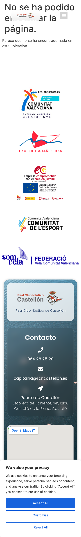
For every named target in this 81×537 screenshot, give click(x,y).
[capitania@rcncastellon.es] (40, 369)
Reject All (40, 527)
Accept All (40, 503)
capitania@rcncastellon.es (40, 378)
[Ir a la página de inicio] (26, 15)
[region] (40, 498)
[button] (64, 15)
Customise (40, 515)
